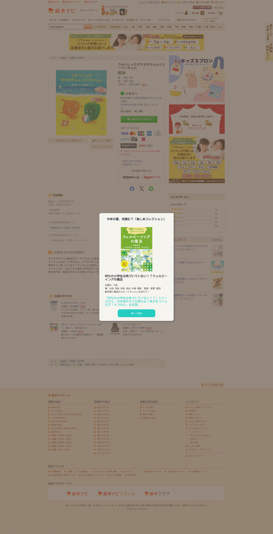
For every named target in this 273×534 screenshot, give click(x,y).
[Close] (174, 212)
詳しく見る (136, 313)
